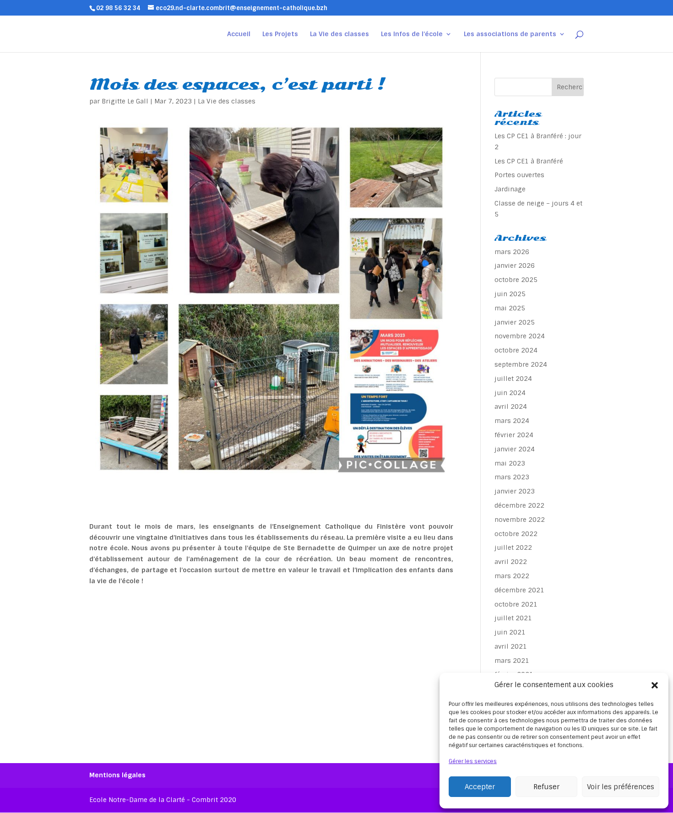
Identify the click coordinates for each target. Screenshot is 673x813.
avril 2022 (510, 562)
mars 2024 (511, 421)
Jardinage (510, 189)
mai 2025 (509, 308)
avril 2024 (510, 406)
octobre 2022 (515, 534)
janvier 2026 (514, 265)
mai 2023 (509, 463)
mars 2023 (511, 477)
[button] (654, 685)
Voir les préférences (620, 786)
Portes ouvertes (519, 175)
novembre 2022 (519, 519)
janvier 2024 (514, 449)
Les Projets (280, 34)
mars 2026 (511, 252)
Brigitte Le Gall (125, 101)
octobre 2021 (515, 604)
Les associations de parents (510, 34)
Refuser (546, 786)
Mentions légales (117, 775)
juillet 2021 (513, 618)
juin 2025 (510, 294)
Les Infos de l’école (412, 34)
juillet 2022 (513, 547)
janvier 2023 (514, 491)
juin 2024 (510, 393)
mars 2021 (511, 660)
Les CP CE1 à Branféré (528, 161)
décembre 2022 (519, 505)
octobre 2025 (515, 280)
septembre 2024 (520, 364)
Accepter (480, 786)
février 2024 (513, 435)
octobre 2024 (515, 350)
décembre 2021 (519, 590)
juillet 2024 (513, 378)
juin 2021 (510, 632)
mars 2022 (511, 576)
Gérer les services (473, 761)
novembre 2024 (519, 336)
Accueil (238, 34)
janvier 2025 (514, 322)
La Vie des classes (339, 34)
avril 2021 (510, 646)
